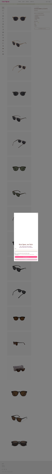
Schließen (26, 259)
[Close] (37, 214)
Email (15, 248)
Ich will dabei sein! (26, 256)
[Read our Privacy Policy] (36, 254)
